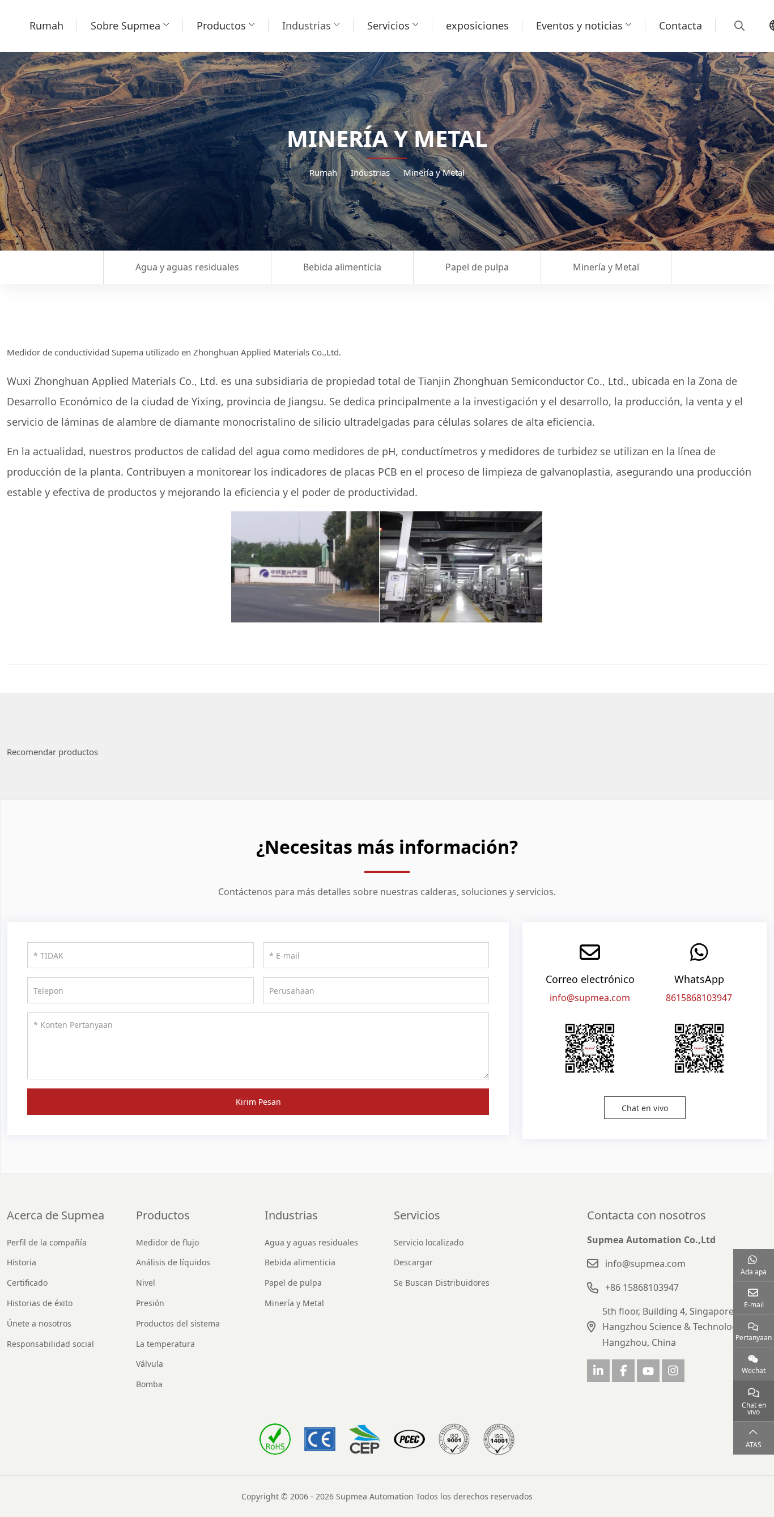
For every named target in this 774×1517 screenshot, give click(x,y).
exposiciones (477, 25)
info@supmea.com (590, 997)
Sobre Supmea (125, 25)
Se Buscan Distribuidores (442, 1282)
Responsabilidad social (50, 1343)
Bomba (149, 1384)
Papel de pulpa (477, 267)
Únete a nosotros (39, 1323)
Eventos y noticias (579, 25)
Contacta (680, 25)
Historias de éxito (40, 1303)
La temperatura (165, 1343)
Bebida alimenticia (342, 267)
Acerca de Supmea (55, 1215)
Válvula (149, 1363)
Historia (21, 1262)
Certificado (27, 1282)
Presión (150, 1303)
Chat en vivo (645, 1108)
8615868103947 (699, 997)
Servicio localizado (428, 1242)
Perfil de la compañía (47, 1242)
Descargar (413, 1262)
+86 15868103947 (642, 1287)
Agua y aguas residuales (187, 267)
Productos (221, 25)
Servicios (388, 25)
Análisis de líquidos (173, 1262)
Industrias (306, 25)
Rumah (46, 25)
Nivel (145, 1282)
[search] (738, 25)
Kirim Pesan (258, 1101)
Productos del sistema (178, 1323)
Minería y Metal (606, 267)
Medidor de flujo (167, 1242)
